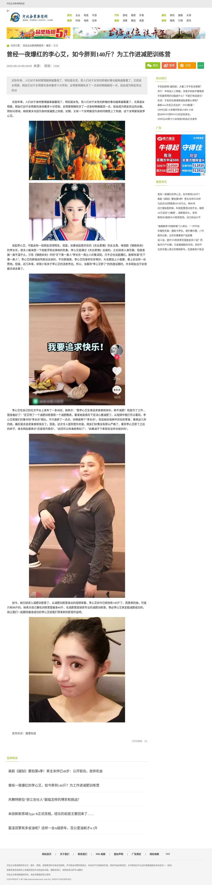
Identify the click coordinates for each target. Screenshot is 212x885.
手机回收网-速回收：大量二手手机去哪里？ (180, 86)
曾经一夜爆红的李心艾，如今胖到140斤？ (179, 194)
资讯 (188, 20)
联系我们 (82, 854)
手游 (94, 15)
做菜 (133, 15)
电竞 (86, 15)
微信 (155, 65)
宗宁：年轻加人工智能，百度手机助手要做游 (181, 91)
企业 (78, 15)
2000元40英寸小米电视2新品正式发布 (177, 119)
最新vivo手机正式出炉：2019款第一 (176, 105)
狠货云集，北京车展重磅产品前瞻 (175, 235)
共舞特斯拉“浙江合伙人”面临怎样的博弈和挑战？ (44, 799)
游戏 (125, 15)
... (200, 65)
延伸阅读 (12, 758)
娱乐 (48, 45)
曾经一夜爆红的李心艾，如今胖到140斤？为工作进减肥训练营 (53, 785)
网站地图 (154, 854)
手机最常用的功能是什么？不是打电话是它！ (181, 95)
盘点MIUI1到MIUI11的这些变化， (175, 114)
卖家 (141, 20)
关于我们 (64, 854)
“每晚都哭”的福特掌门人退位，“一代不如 (178, 226)
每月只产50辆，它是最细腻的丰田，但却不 (180, 244)
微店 (133, 20)
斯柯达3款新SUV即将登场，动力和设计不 (179, 217)
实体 (94, 20)
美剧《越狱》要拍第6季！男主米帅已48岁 (179, 199)
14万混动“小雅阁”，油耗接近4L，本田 (177, 212)
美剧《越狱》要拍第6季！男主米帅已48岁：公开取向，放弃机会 (55, 771)
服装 (180, 15)
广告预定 (136, 854)
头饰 (188, 15)
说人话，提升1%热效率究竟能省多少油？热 (180, 240)
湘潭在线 (30, 733)
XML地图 (100, 854)
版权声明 (118, 854)
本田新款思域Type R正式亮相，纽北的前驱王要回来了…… (51, 814)
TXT (168, 854)
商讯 (172, 15)
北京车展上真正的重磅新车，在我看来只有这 (181, 249)
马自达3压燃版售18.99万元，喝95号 (176, 203)
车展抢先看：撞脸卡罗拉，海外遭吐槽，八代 (181, 230)
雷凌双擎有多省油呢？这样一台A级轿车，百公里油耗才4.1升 (53, 828)
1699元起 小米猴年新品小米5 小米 (175, 109)
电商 (86, 20)
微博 (171, 65)
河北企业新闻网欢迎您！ (16, 7)
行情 (180, 20)
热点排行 (161, 78)
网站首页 (46, 854)
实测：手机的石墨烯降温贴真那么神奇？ (178, 100)
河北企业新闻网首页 (33, 45)
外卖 (141, 15)
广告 (158, 128)
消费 (125, 20)
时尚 (78, 20)
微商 (172, 20)
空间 (188, 65)
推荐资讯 (161, 181)
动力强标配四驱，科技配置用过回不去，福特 (181, 208)
